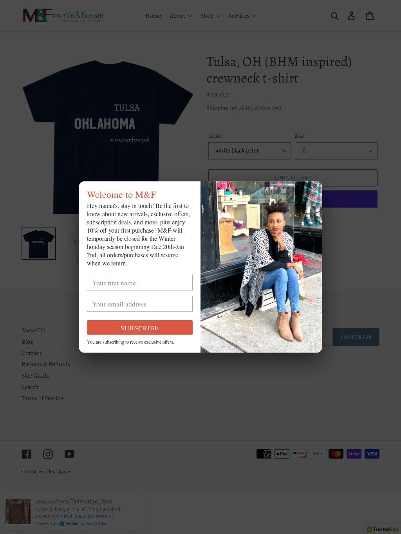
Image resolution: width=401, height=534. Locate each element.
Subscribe (140, 328)
